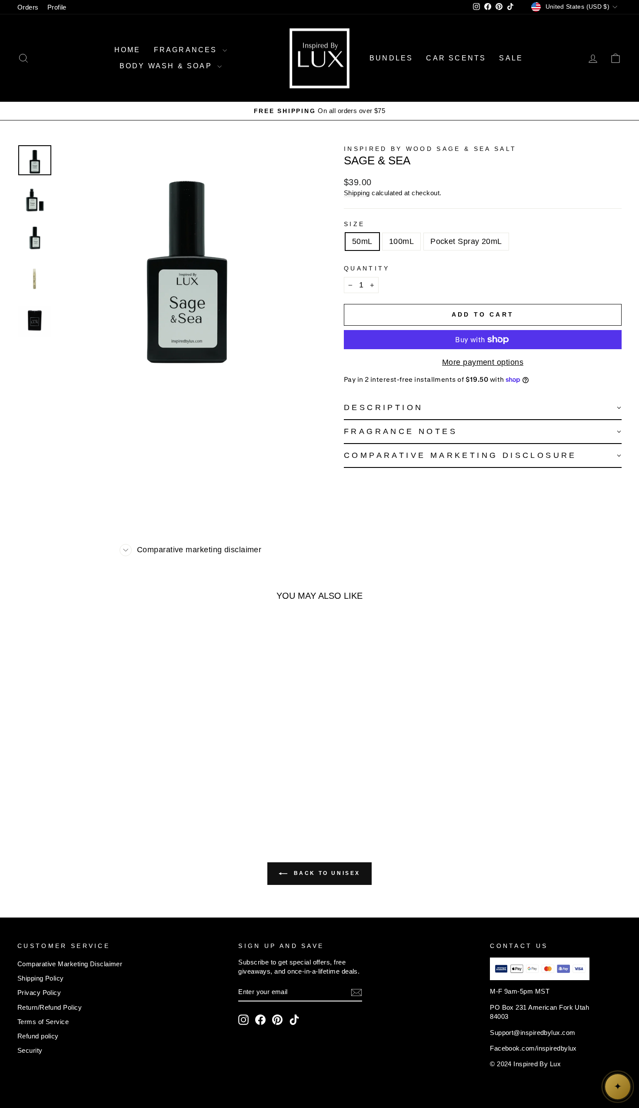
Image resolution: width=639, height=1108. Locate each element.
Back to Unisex (325, 874)
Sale (511, 58)
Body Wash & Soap (167, 66)
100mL (401, 241)
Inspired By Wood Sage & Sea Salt (430, 148)
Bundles (391, 58)
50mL (362, 241)
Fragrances (187, 49)
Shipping (357, 193)
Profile (57, 7)
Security (30, 1050)
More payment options (482, 362)
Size (354, 223)
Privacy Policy (39, 992)
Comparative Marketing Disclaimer (69, 964)
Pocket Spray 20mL (466, 241)
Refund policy (38, 1036)
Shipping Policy (40, 978)
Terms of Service (43, 1021)
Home (127, 49)
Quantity (367, 268)
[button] (483, 408)
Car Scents (456, 58)
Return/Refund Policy (49, 1007)
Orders (28, 7)
